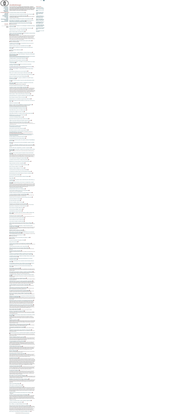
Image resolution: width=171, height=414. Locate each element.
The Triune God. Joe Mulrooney (14, 370)
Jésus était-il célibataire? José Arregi (15, 198)
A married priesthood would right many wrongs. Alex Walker (18, 169)
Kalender (6, 16)
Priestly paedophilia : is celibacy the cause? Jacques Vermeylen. (19, 324)
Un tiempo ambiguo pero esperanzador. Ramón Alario (17, 136)
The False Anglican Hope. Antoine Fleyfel (15, 346)
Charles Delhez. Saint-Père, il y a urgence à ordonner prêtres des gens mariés (21, 113)
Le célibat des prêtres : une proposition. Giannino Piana (17, 58)
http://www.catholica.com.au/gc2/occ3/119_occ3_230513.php (16, 187)
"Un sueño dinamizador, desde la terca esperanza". (14, 115)
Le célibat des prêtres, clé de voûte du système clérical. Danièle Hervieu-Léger (21, 74)
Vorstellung (5, 8)
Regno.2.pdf (11, 50)
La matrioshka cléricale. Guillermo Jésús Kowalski (40, 8)
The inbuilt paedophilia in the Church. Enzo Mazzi (16, 341)
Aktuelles (6, 14)
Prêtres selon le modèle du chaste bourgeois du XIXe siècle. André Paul (20, 72)
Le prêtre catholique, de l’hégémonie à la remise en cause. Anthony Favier (40, 17)
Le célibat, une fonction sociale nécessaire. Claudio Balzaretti (18, 394)
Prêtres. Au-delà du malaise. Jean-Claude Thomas (16, 31)
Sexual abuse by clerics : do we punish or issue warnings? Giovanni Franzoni (21, 300)
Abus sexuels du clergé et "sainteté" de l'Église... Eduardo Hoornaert (19, 293)
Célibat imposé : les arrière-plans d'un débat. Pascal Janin (18, 287)
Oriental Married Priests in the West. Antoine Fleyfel (17, 353)
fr (41, 0)
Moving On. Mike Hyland (13, 350)
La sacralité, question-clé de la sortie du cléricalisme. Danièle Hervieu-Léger (40, 25)
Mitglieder (6, 11)
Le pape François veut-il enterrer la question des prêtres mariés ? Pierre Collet (39, 13)
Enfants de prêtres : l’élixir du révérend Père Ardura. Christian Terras (19, 93)
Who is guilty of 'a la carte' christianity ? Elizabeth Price (17, 375)
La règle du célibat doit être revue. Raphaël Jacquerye (17, 278)
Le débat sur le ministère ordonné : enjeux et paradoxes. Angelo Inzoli (20, 400)
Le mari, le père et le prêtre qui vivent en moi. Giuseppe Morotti (18, 190)
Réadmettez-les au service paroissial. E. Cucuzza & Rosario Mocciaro (19, 161)
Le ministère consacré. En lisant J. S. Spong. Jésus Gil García (18, 159)
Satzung (6, 9)
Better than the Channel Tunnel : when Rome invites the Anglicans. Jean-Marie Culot (22, 332)
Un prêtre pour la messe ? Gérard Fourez (15, 215)
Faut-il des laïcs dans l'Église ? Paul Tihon (15, 209)
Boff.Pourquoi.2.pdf (12, 238)
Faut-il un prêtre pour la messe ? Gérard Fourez (16, 219)
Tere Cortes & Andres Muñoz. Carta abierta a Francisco (17, 108)
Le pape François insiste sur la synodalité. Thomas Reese (18, 15)
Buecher (6, 13)
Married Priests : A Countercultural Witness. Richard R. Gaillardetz (19, 176)
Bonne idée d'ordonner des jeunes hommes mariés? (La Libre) (18, 118)
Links (7, 18)
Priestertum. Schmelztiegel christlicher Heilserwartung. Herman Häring (20, 23)
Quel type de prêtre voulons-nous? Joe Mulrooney (17, 188)
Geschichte (5, 10)
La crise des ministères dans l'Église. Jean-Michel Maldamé (18, 194)
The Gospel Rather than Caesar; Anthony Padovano (17, 138)
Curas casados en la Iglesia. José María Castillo (16, 221)
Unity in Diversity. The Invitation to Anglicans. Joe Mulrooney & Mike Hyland (21, 271)
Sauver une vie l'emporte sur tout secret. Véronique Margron (18, 76)
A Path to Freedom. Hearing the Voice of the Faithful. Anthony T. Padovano (20, 222)
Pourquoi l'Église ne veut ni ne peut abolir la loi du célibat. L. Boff (19, 237)
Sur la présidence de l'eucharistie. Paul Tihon (16, 386)
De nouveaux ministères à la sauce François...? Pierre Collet (18, 85)
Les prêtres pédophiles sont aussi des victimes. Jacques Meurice (19, 284)
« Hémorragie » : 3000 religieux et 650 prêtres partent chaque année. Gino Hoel (21, 144)
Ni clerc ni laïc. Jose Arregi (13, 241)
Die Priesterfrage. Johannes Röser (14, 268)
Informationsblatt (4, 19)
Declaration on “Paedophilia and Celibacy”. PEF (16, 311)
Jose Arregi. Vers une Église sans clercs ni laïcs (16, 111)
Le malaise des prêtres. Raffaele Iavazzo (15, 49)
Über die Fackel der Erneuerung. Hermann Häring (16, 217)
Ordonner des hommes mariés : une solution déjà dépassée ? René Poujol (40, 19)
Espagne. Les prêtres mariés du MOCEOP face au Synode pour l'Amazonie (20, 104)
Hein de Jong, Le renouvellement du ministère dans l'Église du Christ (19, 411)
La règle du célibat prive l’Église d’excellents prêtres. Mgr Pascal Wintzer (20, 40)
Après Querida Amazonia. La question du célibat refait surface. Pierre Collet (20, 95)
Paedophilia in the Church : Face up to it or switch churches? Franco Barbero (21, 304)
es (42, 0)
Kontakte (6, 20)
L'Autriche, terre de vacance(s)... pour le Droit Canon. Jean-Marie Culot (20, 243)
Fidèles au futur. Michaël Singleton (14, 383)
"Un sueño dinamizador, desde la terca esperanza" (15, 126)
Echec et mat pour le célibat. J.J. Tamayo (15, 166)
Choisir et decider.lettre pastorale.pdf (14, 41)
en (40, 0)
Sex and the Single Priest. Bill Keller (14, 174)
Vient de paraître (4, 21)
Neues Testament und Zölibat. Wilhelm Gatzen (16, 207)
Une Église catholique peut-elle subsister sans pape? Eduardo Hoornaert (20, 192)
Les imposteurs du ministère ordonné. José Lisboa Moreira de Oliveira (20, 171)
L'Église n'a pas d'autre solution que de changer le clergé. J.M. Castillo (20, 120)
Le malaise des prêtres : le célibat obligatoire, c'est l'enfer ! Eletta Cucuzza (40, 22)
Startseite (6, 6)
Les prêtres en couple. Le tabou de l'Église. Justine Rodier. (18, 87)
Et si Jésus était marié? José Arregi (14, 200)
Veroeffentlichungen (4, 12)
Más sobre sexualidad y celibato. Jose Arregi (16, 202)
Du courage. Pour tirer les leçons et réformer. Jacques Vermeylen (19, 290)
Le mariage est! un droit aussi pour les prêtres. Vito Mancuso (18, 164)
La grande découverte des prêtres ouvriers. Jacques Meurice (18, 246)
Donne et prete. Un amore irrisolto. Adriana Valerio (17, 128)
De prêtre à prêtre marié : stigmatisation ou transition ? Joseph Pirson (20, 147)
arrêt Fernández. (32, 204)
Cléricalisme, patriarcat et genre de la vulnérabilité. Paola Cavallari (19, 45)
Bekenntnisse (5, 15)
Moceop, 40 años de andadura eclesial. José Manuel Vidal (18, 125)
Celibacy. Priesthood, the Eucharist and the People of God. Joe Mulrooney (20, 392)
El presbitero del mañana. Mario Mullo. (15, 250)
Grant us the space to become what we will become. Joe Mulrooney (19, 405)
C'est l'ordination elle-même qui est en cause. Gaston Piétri (40, 28)
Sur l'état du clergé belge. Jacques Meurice (15, 402)
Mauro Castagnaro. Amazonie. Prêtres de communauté (17, 97)
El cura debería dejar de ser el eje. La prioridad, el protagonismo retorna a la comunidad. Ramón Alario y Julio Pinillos (20, 132)
